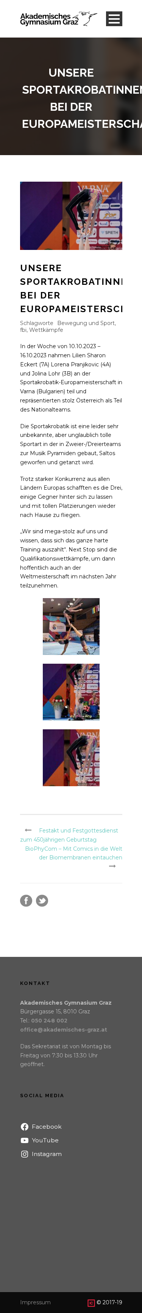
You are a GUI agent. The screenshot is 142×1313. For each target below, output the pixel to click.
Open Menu (114, 18)
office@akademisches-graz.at (63, 1029)
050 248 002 (49, 1020)
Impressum (35, 1302)
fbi (23, 330)
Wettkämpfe (46, 330)
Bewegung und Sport (86, 323)
